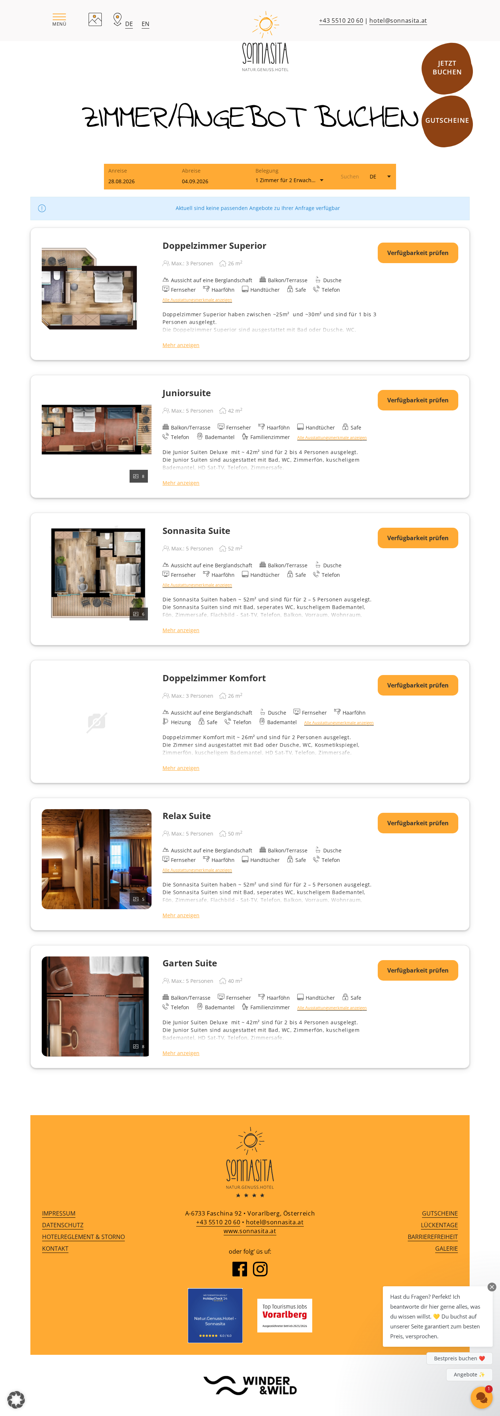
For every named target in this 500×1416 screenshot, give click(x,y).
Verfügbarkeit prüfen (418, 253)
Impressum (58, 1213)
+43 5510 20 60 (341, 20)
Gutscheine (447, 120)
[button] (59, 20)
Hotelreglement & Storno (83, 1237)
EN (145, 24)
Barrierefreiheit (433, 1237)
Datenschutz (62, 1225)
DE (129, 24)
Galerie (446, 1248)
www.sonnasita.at (250, 1231)
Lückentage (439, 1225)
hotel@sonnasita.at (398, 20)
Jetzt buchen (447, 67)
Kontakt (55, 1248)
